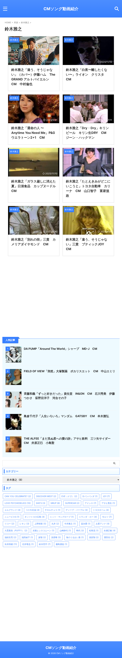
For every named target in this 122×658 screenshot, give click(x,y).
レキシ (24, 523)
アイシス (90, 503)
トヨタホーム (101, 510)
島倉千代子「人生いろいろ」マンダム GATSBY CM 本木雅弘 (66, 416)
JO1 (106, 496)
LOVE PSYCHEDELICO (18, 503)
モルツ (107, 517)
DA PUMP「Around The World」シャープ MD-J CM (60, 348)
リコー (9, 523)
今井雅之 (70, 523)
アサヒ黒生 (108, 503)
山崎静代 (65, 530)
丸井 (55, 523)
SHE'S (40, 503)
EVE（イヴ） (69, 496)
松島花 (93, 530)
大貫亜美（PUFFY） (16, 530)
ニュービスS (12, 517)
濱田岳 (109, 537)
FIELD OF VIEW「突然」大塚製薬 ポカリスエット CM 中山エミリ (69, 371)
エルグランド (12, 510)
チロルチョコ (52, 510)
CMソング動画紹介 (61, 8)
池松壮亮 (10, 537)
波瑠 (42, 537)
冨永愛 (85, 523)
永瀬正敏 (109, 530)
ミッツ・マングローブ (62, 517)
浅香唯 (56, 537)
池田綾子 (27, 537)
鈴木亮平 (45, 544)
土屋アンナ (102, 523)
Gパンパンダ (90, 496)
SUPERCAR (72, 503)
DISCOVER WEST (46, 496)
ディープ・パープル (77, 510)
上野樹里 (40, 523)
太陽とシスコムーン (43, 530)
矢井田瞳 (11, 544)
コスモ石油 (33, 510)
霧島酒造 (61, 544)
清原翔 (94, 537)
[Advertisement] (26, 311)
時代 (80, 530)
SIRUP (55, 503)
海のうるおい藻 (75, 537)
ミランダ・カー (88, 517)
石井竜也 (28, 544)
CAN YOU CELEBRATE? (18, 496)
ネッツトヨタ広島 (35, 517)
